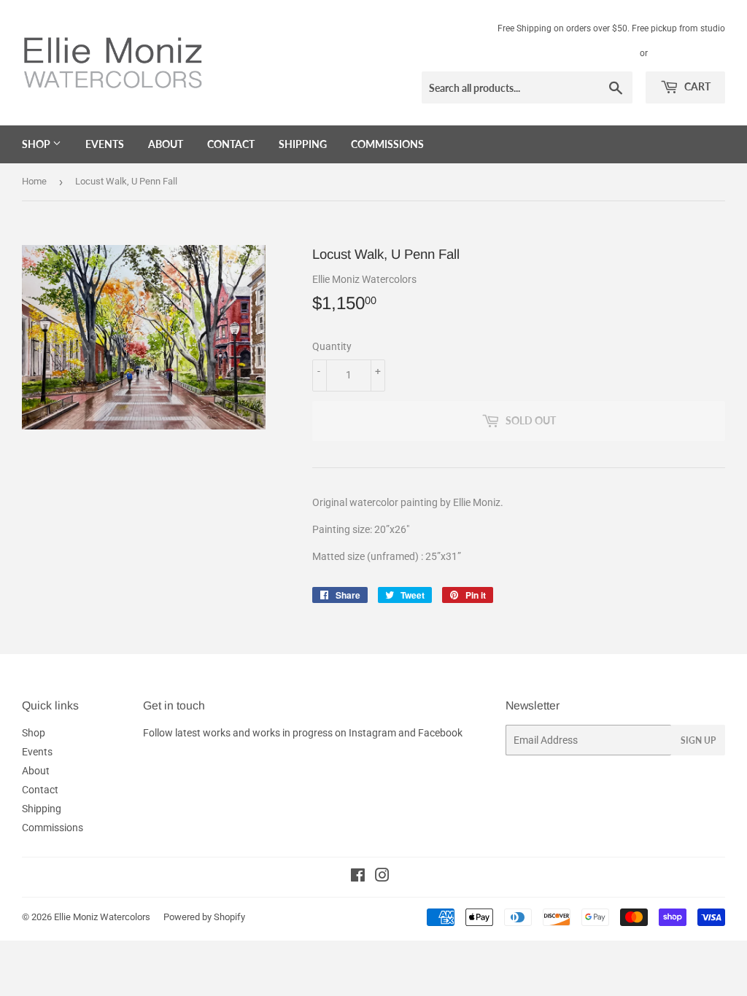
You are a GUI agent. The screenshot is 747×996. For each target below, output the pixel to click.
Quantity (332, 346)
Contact (231, 144)
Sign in (620, 53)
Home (34, 181)
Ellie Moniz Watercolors (102, 916)
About (165, 144)
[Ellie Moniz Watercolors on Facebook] (357, 877)
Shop (37, 144)
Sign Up (698, 740)
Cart (696, 86)
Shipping (303, 144)
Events (104, 144)
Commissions (387, 144)
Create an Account (689, 53)
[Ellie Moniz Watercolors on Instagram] (382, 877)
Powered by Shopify (204, 916)
